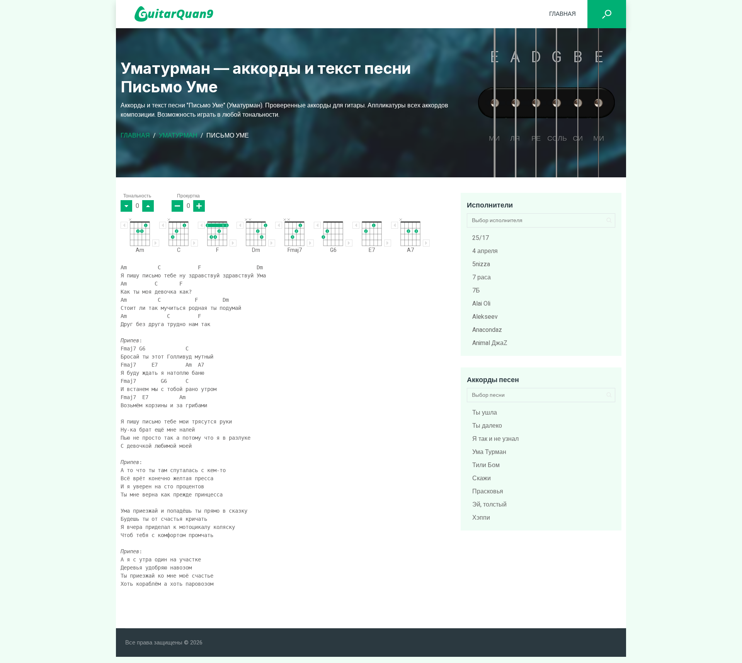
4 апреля (485, 251)
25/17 (480, 238)
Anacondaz (487, 330)
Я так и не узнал (495, 439)
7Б (476, 290)
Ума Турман (489, 452)
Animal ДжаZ (489, 343)
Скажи (481, 478)
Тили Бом (486, 465)
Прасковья (487, 491)
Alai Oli (481, 303)
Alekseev (485, 316)
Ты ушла (484, 412)
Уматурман (178, 135)
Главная (562, 14)
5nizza (481, 264)
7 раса (481, 277)
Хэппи (481, 517)
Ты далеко (487, 425)
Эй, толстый (489, 504)
